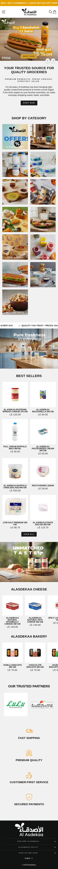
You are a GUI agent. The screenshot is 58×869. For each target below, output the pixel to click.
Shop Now (29, 56)
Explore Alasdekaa (28, 841)
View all (29, 534)
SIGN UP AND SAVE (28, 853)
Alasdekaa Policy (28, 847)
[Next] (53, 60)
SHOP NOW (29, 103)
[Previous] (47, 60)
